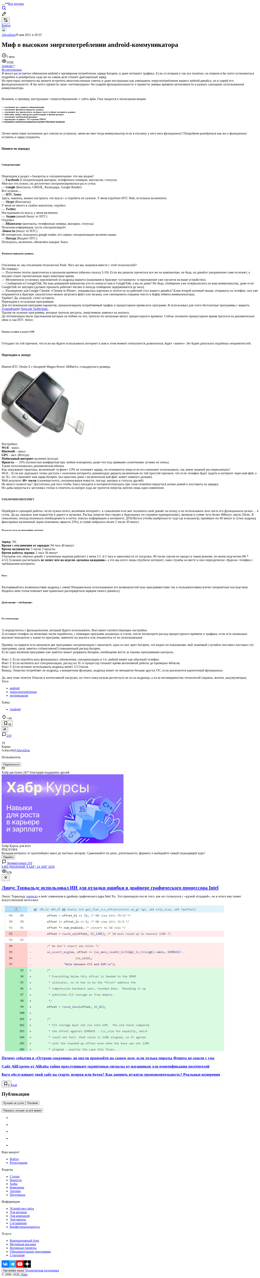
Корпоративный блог (24, 1240)
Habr (24, 1274)
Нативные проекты (23, 1248)
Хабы (13, 1183)
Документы (18, 1219)
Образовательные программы (30, 1251)
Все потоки (16, 3)
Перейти (8, 857)
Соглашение (18, 1223)
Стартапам (17, 1255)
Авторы (15, 1191)
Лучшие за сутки (13, 1103)
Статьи (15, 1176)
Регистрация (18, 1162)
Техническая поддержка (42, 1270)
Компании (17, 1187)
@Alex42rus (21, 750)
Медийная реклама (23, 1244)
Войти (14, 1159)
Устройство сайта (22, 1208)
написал (32, 896)
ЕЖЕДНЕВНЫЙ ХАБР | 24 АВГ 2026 (28, 866)
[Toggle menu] (3, 4)
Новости (16, 1180)
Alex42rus (8, 35)
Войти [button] (6, 25)
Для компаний (20, 1216)
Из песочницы (12, 69)
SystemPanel (10, 309)
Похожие (32, 1103)
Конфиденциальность (25, 1227)
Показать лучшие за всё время (22, 1110)
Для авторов (18, 1212)
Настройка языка (13, 1270)
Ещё (14, 1085)
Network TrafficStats (34, 309)
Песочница (17, 1194)
